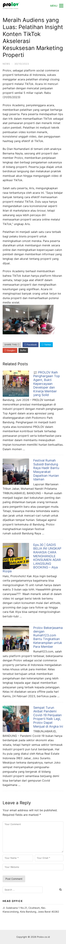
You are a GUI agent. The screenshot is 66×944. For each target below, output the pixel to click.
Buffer (23, 350)
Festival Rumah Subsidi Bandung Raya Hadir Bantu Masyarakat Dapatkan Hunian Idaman (46, 470)
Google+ (11, 350)
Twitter (47, 344)
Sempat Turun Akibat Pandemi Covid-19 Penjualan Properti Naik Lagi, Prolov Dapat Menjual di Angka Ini (48, 717)
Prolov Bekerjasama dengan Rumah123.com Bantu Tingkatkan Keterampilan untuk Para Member (48, 637)
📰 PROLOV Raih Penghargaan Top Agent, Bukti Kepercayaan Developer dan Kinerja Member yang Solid (46, 384)
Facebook (31, 344)
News (6, 63)
